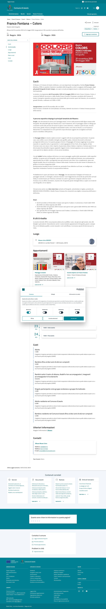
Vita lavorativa (57, 580)
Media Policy (9, 606)
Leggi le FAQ (33, 591)
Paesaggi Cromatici (40, 273)
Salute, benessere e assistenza (61, 574)
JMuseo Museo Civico (41, 443)
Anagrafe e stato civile (35, 572)
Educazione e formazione (36, 580)
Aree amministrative (11, 572)
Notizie (79, 570)
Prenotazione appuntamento (37, 593)
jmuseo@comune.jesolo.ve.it (47, 451)
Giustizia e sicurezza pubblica (37, 582)
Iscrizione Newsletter (18, 606)
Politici (8, 578)
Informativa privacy (58, 593)
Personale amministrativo (12, 580)
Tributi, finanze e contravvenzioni (62, 576)
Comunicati (80, 572)
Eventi (79, 584)
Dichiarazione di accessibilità (61, 599)
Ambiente (32, 570)
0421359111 (18, 601)
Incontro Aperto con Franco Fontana (77, 273)
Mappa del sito (28, 606)
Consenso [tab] (31, 294)
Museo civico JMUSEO (44, 240)
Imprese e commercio (59, 570)
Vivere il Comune (37, 14)
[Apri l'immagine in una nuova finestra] (64, 59)
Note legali (56, 597)
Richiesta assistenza (35, 597)
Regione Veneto (11, 2)
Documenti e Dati (10, 582)
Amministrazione (13, 14)
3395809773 (44, 447)
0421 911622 (44, 449)
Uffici (7, 574)
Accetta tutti (74, 318)
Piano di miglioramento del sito (61, 601)
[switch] (45, 312)
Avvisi (79, 574)
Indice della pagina (12, 40)
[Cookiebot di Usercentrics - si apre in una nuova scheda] (77, 289)
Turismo (56, 578)
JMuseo (49, 430)
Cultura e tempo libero (35, 578)
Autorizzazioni (33, 574)
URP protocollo (9, 598)
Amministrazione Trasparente (61, 591)
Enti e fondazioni (10, 576)
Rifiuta (32, 318)
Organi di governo (10, 570)
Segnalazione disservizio (36, 595)
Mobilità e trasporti (58, 572)
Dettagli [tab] (53, 294)
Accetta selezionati (53, 318)
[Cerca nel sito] (97, 8)
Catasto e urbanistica (35, 576)
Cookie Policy (57, 595)
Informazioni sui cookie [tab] (74, 294)
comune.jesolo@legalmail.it (15, 600)
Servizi (29, 14)
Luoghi (79, 582)
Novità (23, 14)
